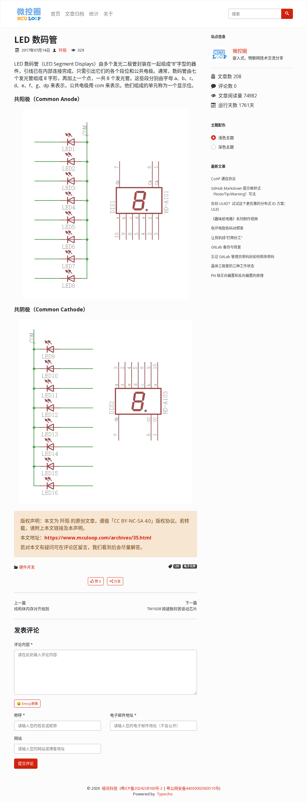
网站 (18, 738)
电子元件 (190, 566)
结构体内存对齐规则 (31, 608)
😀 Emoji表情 (27, 703)
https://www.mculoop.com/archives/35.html (97, 537)
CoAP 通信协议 (223, 178)
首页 (55, 13)
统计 (94, 13)
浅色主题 (226, 137)
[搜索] (287, 14)
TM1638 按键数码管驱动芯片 (172, 608)
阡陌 (63, 50)
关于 (108, 13)
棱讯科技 (110, 788)
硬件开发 (27, 567)
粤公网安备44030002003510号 (192, 788)
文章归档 (74, 13)
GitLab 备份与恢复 (226, 247)
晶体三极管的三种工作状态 (232, 266)
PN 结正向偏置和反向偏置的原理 (237, 275)
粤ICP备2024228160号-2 (141, 788)
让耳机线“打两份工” (226, 237)
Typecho (165, 794)
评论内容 (23, 644)
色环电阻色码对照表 (227, 228)
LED (177, 566)
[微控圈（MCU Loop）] (28, 14)
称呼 (19, 715)
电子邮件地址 (123, 715)
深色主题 (226, 147)
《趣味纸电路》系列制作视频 (234, 218)
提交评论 (26, 763)
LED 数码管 (35, 39)
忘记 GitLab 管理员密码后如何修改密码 (242, 256)
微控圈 (240, 51)
